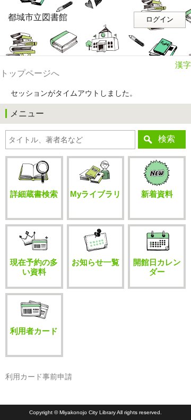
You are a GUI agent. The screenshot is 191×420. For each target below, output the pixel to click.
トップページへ (29, 73)
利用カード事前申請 (38, 377)
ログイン (159, 19)
